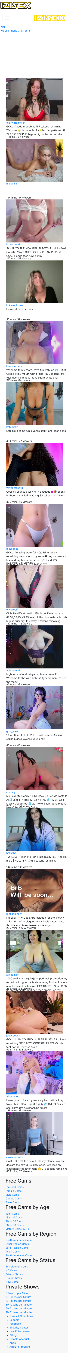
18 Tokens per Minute (18, 1300)
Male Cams (12, 1194)
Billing (13, 1335)
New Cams (12, 1281)
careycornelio (14, 1157)
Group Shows (14, 1278)
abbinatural (13, 670)
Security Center (18, 1327)
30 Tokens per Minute (19, 1304)
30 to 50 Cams (15, 1225)
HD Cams (11, 1270)
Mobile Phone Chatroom (15, 30)
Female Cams (14, 1190)
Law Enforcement (20, 1331)
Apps (12, 1342)
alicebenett (13, 1096)
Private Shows (14, 1274)
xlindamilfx (12, 974)
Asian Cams (13, 1251)
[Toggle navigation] (7, 18)
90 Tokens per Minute (19, 1312)
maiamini (11, 183)
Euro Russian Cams (17, 1247)
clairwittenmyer (15, 122)
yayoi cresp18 (14, 487)
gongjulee (12, 731)
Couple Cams (14, 1198)
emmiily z (12, 792)
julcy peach (13, 1035)
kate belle (12, 427)
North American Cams (19, 1240)
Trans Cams (13, 1202)
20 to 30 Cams (15, 1221)
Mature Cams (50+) (17, 1228)
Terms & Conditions (21, 1316)
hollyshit (11, 853)
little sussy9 (13, 244)
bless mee (12, 548)
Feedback (15, 1323)
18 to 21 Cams (14, 1217)
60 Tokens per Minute (19, 1308)
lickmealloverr (14, 305)
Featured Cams (15, 1187)
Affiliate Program (20, 1346)
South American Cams (19, 1255)
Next (3, 26)
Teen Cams (12, 1213)
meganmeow (14, 913)
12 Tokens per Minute (18, 1297)
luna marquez (14, 366)
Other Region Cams (17, 1243)
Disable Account (19, 1339)
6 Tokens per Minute (18, 1293)
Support (14, 1319)
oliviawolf (12, 609)
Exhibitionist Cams (17, 1266)
